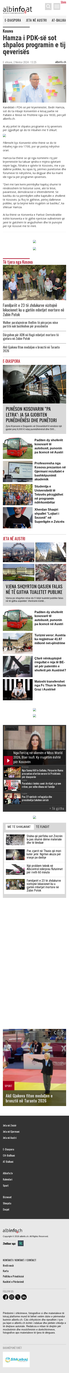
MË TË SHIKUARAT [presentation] (19, 827)
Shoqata (7, 1203)
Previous (54, 1032)
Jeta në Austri (36, 20)
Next (62, 1032)
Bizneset (7, 1197)
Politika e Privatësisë (13, 1276)
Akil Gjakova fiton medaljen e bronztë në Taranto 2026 (31, 349)
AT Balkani (8, 1161)
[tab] (20, 827)
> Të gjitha (57, 808)
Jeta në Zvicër (9, 1125)
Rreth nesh (8, 1265)
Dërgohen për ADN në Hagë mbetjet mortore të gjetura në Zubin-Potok (31, 336)
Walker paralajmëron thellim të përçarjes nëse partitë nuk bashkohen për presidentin (30, 324)
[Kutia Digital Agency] (21, 1243)
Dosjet (6, 1209)
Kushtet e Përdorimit (13, 1282)
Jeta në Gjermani (11, 1131)
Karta (5, 1271)
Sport (6, 1185)
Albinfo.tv (8, 1173)
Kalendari (7, 1179)
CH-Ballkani (9, 1155)
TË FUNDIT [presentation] (42, 827)
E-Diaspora (13, 20)
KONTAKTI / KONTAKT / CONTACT (19, 1260)
